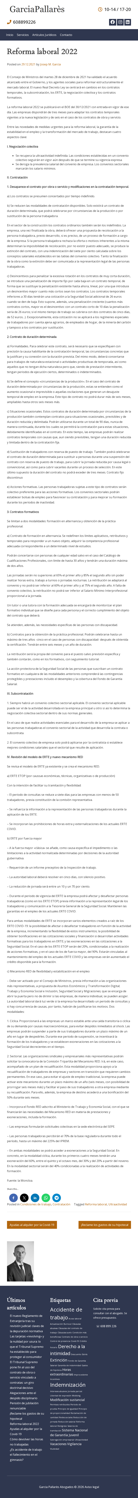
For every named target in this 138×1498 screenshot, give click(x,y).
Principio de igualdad (68, 1409)
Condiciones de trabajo (35, 1204)
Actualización (56, 1324)
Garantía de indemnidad (69, 1365)
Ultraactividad (117, 1204)
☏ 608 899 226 (106, 1326)
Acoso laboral (75, 1318)
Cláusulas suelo (65, 1332)
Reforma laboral (96, 1204)
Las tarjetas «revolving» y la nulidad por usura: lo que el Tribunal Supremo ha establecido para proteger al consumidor (27, 1346)
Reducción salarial (66, 1421)
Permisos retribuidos (60, 1404)
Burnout (68, 1324)
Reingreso (62, 1426)
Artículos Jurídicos (44, 35)
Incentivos (55, 1379)
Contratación (61, 1204)
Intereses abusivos (58, 1391)
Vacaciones (58, 1444)
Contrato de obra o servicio (75, 1337)
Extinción (58, 1360)
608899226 (24, 22)
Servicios (23, 35)
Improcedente (81, 1374)
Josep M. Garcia (50, 64)
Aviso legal (92, 1487)
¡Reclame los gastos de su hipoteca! (104, 1225)
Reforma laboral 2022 (24, 1424)
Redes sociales (66, 1417)
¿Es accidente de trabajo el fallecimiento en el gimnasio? (26, 1455)
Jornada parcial (75, 1391)
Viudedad (54, 1449)
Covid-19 (75, 1341)
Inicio (9, 35)
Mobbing (76, 1395)
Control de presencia (60, 1341)
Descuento (76, 1354)
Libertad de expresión (60, 1395)
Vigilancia (74, 1444)
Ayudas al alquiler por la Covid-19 (32, 1225)
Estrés (84, 1354)
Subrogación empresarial (62, 1440)
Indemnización (68, 1384)
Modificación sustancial (67, 1400)
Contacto (66, 35)
